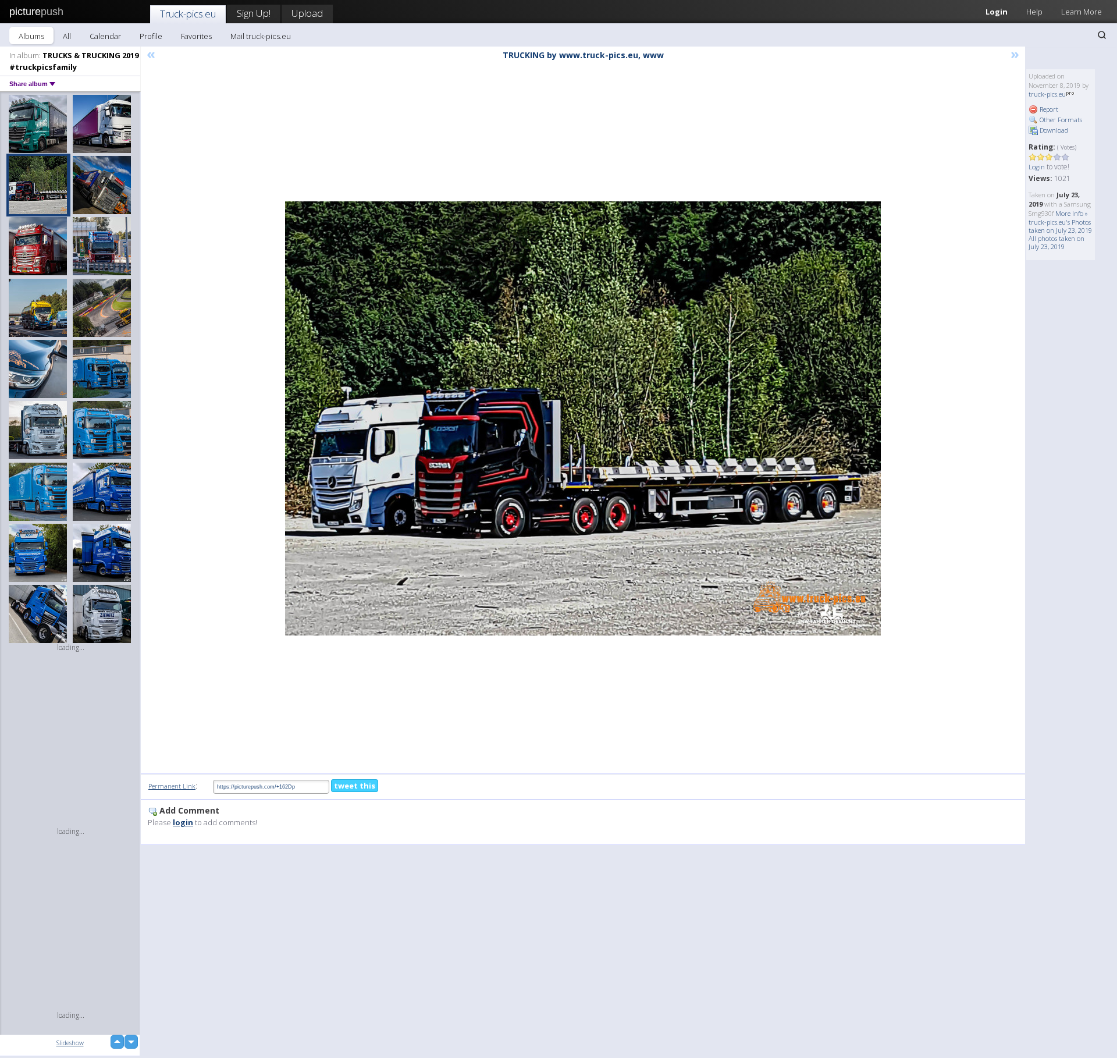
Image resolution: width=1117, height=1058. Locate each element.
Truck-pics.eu (188, 13)
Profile (151, 36)
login (183, 822)
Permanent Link (171, 786)
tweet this (354, 785)
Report (1048, 109)
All (67, 36)
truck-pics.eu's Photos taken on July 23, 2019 (1060, 226)
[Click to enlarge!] (583, 418)
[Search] (1102, 35)
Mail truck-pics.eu (260, 36)
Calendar (105, 36)
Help (1034, 11)
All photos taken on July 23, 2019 (1056, 242)
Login (997, 11)
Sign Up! (254, 13)
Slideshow (70, 1042)
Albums (31, 36)
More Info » (1071, 213)
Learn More (1081, 11)
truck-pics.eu (1047, 94)
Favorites (196, 36)
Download (1053, 130)
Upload (307, 13)
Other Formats (1060, 119)
